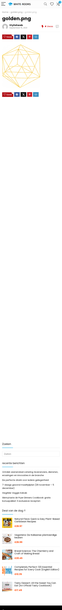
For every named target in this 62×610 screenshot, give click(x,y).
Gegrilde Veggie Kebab (14, 492)
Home (5, 12)
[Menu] (3, 4)
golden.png (16, 12)
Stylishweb (16, 25)
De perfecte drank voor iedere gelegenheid (25, 480)
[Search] (45, 4)
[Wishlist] (52, 4)
